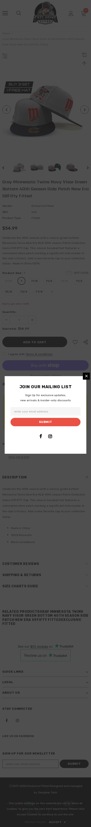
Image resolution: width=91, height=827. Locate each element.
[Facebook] (40, 436)
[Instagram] (50, 436)
